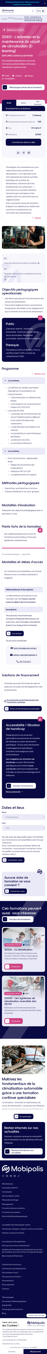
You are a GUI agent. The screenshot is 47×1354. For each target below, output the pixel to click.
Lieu (4, 823)
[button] (40, 11)
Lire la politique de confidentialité (14, 1340)
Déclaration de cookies (11, 1344)
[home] (8, 11)
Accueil (4, 19)
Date (4, 812)
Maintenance (18, 19)
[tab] (9, 103)
